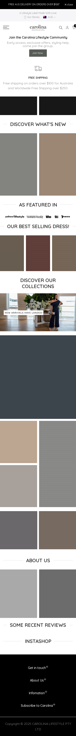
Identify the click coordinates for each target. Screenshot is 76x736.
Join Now (37, 53)
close (69, 4)
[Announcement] (34, 4)
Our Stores (33, 17)
